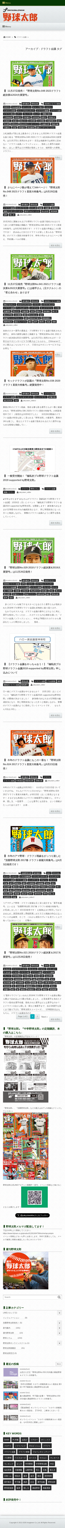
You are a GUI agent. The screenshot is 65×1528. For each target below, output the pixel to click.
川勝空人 (7, 128)
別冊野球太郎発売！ (11, 1323)
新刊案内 (26, 104)
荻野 (26, 318)
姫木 (59, 121)
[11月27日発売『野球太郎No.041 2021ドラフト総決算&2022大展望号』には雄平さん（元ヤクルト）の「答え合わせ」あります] (32, 267)
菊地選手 (24, 685)
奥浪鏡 (33, 983)
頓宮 (11, 598)
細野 (5, 215)
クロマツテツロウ (24, 305)
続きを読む (55, 157)
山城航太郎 (45, 124)
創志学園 (26, 979)
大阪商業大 (51, 121)
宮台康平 (7, 887)
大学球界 (32, 121)
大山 (27, 983)
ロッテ (36, 114)
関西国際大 (46, 318)
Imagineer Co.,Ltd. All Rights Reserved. (41, 1522)
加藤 (34, 979)
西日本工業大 (35, 318)
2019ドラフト (50, 580)
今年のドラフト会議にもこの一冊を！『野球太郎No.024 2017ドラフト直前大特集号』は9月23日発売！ (32, 764)
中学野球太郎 (41, 1464)
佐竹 (11, 883)
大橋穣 (47, 208)
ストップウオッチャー (26, 111)
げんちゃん (32, 969)
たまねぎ (7, 972)
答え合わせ (33, 315)
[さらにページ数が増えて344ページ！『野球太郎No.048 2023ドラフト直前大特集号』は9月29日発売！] (32, 170)
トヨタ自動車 (25, 876)
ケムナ (6, 876)
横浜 (11, 890)
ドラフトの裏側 (42, 111)
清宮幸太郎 (29, 781)
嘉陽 (40, 208)
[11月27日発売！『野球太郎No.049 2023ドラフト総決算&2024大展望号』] (32, 74)
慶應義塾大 (30, 986)
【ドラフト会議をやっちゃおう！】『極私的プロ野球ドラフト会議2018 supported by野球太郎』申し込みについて (32, 668)
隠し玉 (12, 215)
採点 (52, 591)
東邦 (13, 990)
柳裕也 (23, 990)
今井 (42, 976)
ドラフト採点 (9, 114)
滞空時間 (54, 211)
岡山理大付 (35, 591)
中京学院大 (17, 976)
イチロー (34, 1440)
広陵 (14, 128)
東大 (58, 887)
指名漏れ (47, 311)
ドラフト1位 (24, 972)
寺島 (40, 983)
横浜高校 (25, 890)
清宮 (33, 890)
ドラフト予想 (50, 394)
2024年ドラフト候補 (52, 104)
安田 (32, 311)
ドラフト (36, 305)
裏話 (48, 594)
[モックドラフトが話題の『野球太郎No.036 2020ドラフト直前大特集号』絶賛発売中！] (32, 363)
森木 (25, 1476)
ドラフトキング (48, 305)
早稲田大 (43, 887)
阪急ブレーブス (20, 322)
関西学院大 (8, 322)
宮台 (53, 883)
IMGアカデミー (9, 305)
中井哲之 (18, 117)
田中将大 (7, 1482)
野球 (45, 894)
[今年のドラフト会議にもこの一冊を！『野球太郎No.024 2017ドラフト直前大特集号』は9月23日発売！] (32, 743)
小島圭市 (25, 591)
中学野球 (29, 1464)
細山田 (24, 894)
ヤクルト (43, 1458)
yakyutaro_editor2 (29, 400)
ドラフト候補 (9, 208)
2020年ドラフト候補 (11, 584)
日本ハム (7, 1476)
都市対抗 (38, 894)
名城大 (15, 121)
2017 (49, 873)
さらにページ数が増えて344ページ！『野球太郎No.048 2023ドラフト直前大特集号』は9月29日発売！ (31, 191)
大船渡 (17, 591)
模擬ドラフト (9, 492)
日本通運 (18, 315)
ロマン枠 (33, 208)
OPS (23, 584)
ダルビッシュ (34, 1446)
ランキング (8, 1464)
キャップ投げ (38, 107)
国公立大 (23, 121)
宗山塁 (6, 124)
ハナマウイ (34, 308)
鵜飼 (54, 322)
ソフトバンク (20, 1446)
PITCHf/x (56, 873)
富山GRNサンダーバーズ (29, 124)
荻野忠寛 (40, 594)
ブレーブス (27, 114)
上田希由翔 (8, 117)
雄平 (35, 322)
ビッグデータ (33, 880)
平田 (21, 887)
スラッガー (52, 969)
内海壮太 (52, 117)
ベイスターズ (20, 1458)
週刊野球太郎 (8, 1333)
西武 (25, 1482)
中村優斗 (26, 117)
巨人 (38, 1470)
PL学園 (15, 1440)
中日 (52, 1464)
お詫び (24, 1440)
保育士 (43, 117)
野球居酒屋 (8, 1488)
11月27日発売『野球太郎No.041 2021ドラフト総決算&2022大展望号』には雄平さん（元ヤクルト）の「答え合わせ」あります (32, 288)
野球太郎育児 (8, 1353)
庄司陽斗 (21, 128)
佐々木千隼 (8, 979)
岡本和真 (7, 986)
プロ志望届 (51, 681)
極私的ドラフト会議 (11, 685)
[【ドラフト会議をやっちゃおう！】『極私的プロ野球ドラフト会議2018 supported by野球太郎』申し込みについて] (32, 647)
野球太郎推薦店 (9, 1348)
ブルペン (44, 880)
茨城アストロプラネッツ (13, 318)
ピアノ (18, 114)
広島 (45, 1470)
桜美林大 (31, 990)
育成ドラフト (30, 594)
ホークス (32, 1458)
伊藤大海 (52, 397)
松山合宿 (45, 211)
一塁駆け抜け (46, 114)
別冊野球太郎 (27, 873)
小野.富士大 (48, 983)
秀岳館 (17, 894)
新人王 (54, 311)
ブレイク (46, 587)
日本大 (46, 986)
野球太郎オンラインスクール (15, 1343)
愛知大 (38, 311)
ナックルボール (22, 308)
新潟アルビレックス (31, 211)
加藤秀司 (7, 311)
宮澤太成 (14, 124)
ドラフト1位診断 (10, 587)
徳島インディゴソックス (45, 128)
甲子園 (49, 890)
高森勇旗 (46, 1488)
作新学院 (18, 979)
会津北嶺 (35, 117)
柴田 (25, 315)
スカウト (48, 107)
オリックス (26, 107)
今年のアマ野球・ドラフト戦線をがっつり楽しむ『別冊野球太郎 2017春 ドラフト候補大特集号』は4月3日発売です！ (32, 860)
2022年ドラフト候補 (52, 301)
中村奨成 (19, 781)
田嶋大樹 (39, 781)
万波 (5, 883)
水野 (38, 990)
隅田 (30, 322)
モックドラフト (22, 208)
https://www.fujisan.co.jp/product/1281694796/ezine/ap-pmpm (28, 1233)
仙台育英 (49, 976)
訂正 (32, 1482)
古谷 (47, 979)
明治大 (53, 986)
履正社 (15, 887)
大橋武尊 (25, 311)
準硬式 (44, 990)
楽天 (32, 1476)
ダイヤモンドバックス (44, 584)
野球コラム (35, 489)
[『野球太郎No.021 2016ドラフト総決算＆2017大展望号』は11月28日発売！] (32, 935)
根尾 (59, 681)
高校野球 (7, 897)
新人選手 (7, 594)
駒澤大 (42, 322)
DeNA (6, 1440)
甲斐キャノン (18, 594)
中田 (30, 976)
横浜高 (17, 890)
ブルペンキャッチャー (24, 397)
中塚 (25, 976)
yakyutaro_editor (25, 215)
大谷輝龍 (41, 121)
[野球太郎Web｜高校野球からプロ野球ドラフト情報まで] (20, 12)
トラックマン (55, 876)
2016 (46, 966)
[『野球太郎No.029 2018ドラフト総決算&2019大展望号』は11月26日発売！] (32, 550)
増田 (24, 883)
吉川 (52, 979)
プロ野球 (7, 1458)
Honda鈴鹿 (16, 107)
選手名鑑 (41, 1482)
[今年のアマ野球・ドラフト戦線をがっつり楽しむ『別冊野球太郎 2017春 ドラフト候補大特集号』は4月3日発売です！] (32, 839)
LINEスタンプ (8, 1313)
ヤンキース (54, 1458)
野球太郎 (34, 104)
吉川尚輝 (7, 983)
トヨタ (15, 972)
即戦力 (17, 883)
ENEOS (7, 107)
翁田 (41, 315)
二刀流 (57, 308)
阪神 (5, 598)
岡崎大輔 (55, 124)
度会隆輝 (30, 128)
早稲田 (35, 887)
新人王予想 (8, 315)
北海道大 (7, 121)
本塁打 (6, 990)
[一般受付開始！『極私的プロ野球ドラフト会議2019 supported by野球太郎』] (32, 459)
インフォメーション (11, 1318)
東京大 (51, 887)
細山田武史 (8, 400)
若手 (30, 894)
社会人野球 (8, 894)
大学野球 (31, 883)
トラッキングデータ (39, 876)
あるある (7, 969)
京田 (36, 976)
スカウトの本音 (10, 111)
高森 (48, 322)
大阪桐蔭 (40, 883)
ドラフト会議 (56, 111)
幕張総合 (55, 208)
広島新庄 (20, 986)
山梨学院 (29, 1470)
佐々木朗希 (8, 591)
